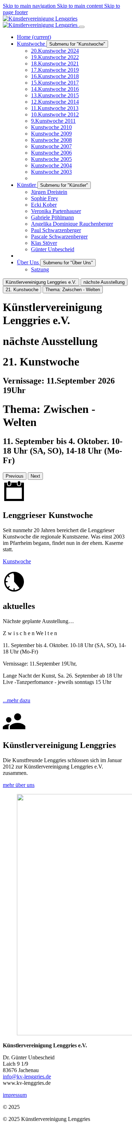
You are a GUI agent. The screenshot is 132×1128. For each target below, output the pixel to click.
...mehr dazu (16, 700)
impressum (15, 1095)
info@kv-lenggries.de (27, 1077)
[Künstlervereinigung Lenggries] (41, 22)
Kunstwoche (17, 561)
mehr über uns (18, 785)
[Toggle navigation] (81, 27)
